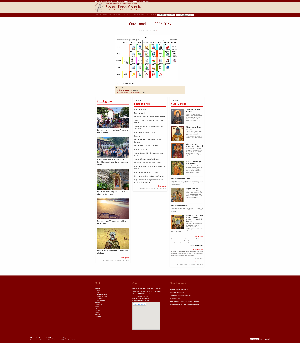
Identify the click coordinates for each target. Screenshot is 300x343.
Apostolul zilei (198, 237)
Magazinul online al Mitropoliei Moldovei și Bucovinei (184, 301)
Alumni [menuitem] (147, 14)
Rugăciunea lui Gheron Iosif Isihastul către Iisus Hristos (149, 167)
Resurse (97, 310)
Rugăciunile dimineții (141, 109)
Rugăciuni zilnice (142, 103)
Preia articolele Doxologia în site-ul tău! (116, 260)
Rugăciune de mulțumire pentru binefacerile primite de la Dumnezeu (148, 181)
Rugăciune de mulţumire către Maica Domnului (149, 176)
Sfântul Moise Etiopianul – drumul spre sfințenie (112, 251)
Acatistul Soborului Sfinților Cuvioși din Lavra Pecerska (148, 154)
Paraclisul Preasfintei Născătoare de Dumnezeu (149, 117)
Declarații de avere (101, 296)
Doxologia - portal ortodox (177, 292)
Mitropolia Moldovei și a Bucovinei (113, 3)
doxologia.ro (125, 258)
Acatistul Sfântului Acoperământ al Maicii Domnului (147, 141)
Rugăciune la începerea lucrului (144, 132)
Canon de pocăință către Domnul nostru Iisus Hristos (148, 121)
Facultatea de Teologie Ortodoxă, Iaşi (180, 295)
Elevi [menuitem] (124, 14)
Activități (97, 302)
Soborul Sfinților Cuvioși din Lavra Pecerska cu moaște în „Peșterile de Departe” (194, 218)
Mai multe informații (78, 340)
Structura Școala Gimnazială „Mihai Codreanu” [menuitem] (166, 15)
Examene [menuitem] (129, 14)
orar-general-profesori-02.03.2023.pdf (127, 92)
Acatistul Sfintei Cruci (141, 149)
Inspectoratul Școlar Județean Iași (130, 3)
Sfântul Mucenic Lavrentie (180, 179)
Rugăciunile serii (139, 113)
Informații (97, 288)
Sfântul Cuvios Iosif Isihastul (193, 111)
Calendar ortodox (179, 103)
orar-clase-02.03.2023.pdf (124, 90)
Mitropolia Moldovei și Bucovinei (179, 289)
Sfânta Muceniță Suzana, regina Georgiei (194, 145)
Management (98, 304)
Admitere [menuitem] (118, 14)
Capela (98, 292)
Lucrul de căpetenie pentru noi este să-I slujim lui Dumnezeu (113, 192)
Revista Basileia (101, 298)
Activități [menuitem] (135, 14)
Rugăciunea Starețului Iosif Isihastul (146, 172)
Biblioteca (97, 314)
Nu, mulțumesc (264, 339)
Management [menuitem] (111, 14)
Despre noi (198, 4)
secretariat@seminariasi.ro (105, 1)
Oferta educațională (101, 294)
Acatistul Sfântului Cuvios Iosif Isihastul (147, 159)
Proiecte (97, 312)
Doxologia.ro (104, 101)
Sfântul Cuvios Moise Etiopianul (193, 128)
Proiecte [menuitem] (141, 14)
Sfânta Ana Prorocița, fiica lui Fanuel (193, 162)
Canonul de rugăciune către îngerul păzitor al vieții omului (149, 127)
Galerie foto (98, 316)
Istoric (98, 290)
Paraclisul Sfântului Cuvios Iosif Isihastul (147, 163)
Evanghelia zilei (198, 249)
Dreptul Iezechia (192, 188)
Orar (157, 31)
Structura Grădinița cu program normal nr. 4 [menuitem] (185, 15)
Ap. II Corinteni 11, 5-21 (196, 245)
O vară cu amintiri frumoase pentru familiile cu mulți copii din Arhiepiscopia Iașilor (112, 162)
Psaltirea (137, 136)
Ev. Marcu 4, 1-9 (199, 258)
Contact (203, 4)
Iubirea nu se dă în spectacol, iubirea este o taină (111, 222)
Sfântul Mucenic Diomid (179, 206)
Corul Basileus (100, 300)
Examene (97, 306)
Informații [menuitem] (98, 14)
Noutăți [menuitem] (104, 14)
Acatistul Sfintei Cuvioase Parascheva (146, 146)
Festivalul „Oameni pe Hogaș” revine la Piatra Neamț (112, 131)
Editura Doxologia (175, 298)
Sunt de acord (254, 339)
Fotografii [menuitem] (153, 14)
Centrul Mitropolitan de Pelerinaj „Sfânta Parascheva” (184, 304)
